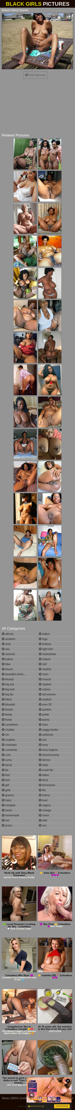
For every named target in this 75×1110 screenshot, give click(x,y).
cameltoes (11, 724)
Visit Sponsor (37, 75)
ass (7, 649)
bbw (7, 664)
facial (8, 764)
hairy (8, 800)
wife (44, 820)
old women (49, 694)
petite (45, 714)
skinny (46, 759)
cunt (7, 754)
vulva (45, 815)
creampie (11, 744)
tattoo (45, 775)
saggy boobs (50, 729)
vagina (46, 805)
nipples (46, 684)
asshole (10, 654)
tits (44, 790)
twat (44, 800)
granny (9, 795)
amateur (10, 638)
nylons (46, 689)
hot (7, 820)
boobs (9, 709)
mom (45, 674)
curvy (8, 759)
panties (46, 709)
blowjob (10, 704)
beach (9, 669)
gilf (7, 785)
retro (45, 724)
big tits (9, 694)
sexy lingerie (50, 749)
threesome (48, 785)
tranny (46, 795)
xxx (44, 825)
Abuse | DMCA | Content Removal (20, 1097)
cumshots (11, 749)
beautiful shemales (17, 674)
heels (8, 810)
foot (7, 780)
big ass (9, 684)
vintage (46, 810)
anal (8, 644)
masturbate (49, 654)
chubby (9, 729)
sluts (45, 764)
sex (44, 739)
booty (8, 714)
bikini (8, 699)
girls (7, 790)
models (46, 669)
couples (10, 739)
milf (44, 664)
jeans (8, 825)
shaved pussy (50, 754)
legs (44, 638)
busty (8, 719)
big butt (9, 689)
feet (7, 775)
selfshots (47, 734)
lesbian (46, 644)
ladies (46, 633)
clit (7, 734)
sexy (45, 744)
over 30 (46, 704)
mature (46, 659)
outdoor (47, 699)
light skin (47, 649)
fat (6, 770)
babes (9, 659)
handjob (10, 805)
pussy (46, 719)
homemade (12, 815)
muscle (46, 679)
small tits (47, 770)
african (9, 633)
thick (45, 780)
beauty (9, 679)
